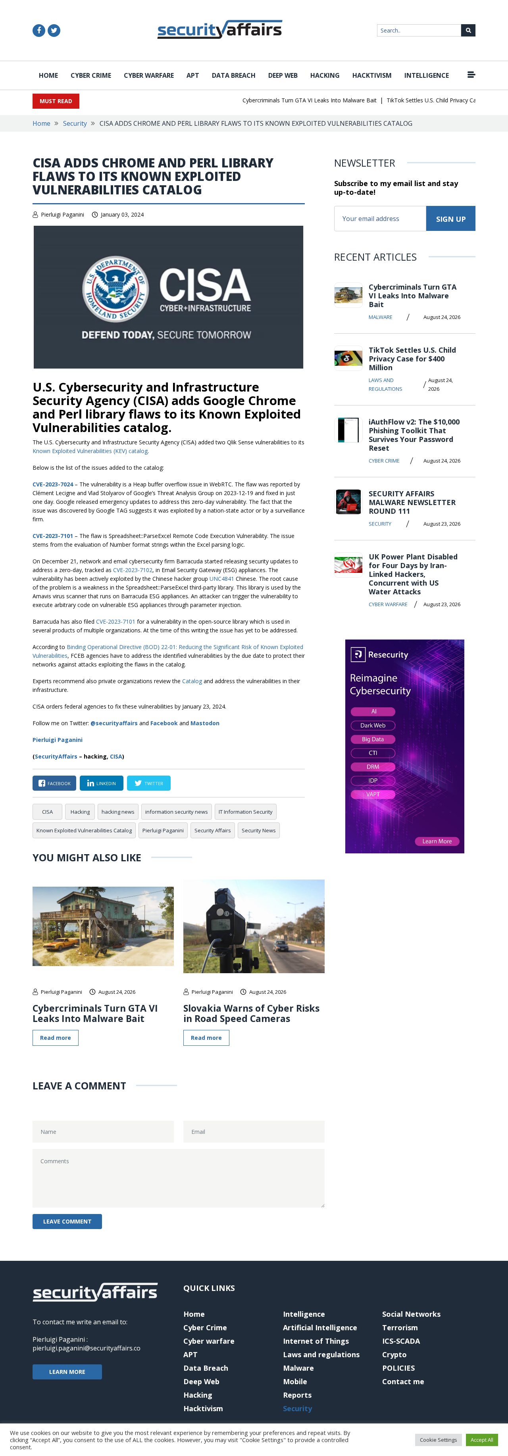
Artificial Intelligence (320, 1327)
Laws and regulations (385, 384)
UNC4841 (222, 578)
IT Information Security (246, 811)
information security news (176, 811)
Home (48, 75)
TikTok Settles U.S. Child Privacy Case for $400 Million (412, 358)
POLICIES (398, 1368)
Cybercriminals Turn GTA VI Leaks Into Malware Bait (296, 100)
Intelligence (426, 75)
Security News (259, 830)
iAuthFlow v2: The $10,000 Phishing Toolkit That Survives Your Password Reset (414, 435)
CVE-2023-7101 (53, 536)
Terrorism (400, 1327)
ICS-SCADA (401, 1341)
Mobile (295, 1381)
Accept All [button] (482, 1439)
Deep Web (283, 75)
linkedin (106, 783)
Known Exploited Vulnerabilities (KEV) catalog (90, 451)
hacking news (118, 811)
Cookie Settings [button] (438, 1439)
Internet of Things (316, 1341)
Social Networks (411, 1314)
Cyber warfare (149, 75)
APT (193, 75)
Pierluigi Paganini (62, 214)
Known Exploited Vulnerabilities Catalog (84, 830)
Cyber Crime (91, 75)
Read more (55, 1037)
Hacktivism (372, 75)
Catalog (192, 681)
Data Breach (234, 75)
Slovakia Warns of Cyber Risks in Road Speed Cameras (251, 1013)
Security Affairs (212, 830)
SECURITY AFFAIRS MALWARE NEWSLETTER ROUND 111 (412, 502)
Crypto (394, 1354)
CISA (116, 756)
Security (75, 123)
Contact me (403, 1381)
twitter (153, 783)
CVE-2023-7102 (132, 570)
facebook (59, 783)
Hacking (325, 75)
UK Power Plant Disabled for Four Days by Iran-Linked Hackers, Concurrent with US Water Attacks (413, 574)
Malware (381, 317)
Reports (297, 1395)
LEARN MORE (67, 1371)
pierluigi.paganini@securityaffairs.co (86, 1348)
